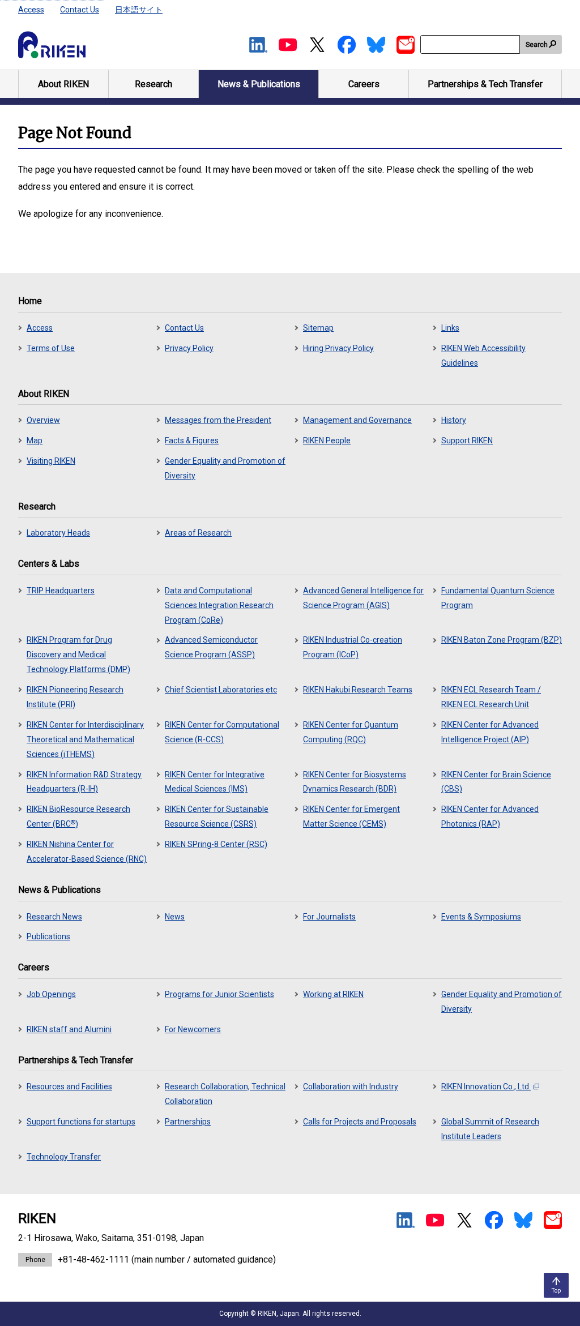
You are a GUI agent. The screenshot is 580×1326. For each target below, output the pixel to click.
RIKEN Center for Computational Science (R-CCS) (222, 732)
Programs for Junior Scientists (219, 994)
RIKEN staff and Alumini (69, 1029)
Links (450, 327)
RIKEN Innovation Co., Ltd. (486, 1086)
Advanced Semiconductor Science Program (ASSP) (211, 647)
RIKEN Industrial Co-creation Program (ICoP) (352, 647)
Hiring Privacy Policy (338, 348)
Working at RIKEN (333, 994)
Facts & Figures (192, 440)
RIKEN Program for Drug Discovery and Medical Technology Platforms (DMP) (78, 654)
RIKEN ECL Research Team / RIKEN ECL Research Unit (491, 697)
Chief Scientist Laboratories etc (221, 689)
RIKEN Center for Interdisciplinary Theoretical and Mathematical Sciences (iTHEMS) (85, 739)
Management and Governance (357, 420)
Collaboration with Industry (350, 1086)
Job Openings (51, 994)
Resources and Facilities (69, 1086)
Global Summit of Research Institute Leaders (490, 1129)
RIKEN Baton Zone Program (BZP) (501, 639)
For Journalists (329, 916)
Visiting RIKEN (51, 460)
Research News (54, 916)
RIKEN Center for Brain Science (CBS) (496, 782)
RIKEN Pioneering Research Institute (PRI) (75, 697)
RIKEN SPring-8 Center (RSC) (216, 844)
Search (537, 45)
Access (31, 9)
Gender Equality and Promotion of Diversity (225, 468)
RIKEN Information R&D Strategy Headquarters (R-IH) (84, 782)
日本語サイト (139, 9)
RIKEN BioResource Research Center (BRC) (78, 816)
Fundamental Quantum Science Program (498, 598)
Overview (43, 420)
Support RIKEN (467, 440)
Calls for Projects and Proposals (359, 1121)
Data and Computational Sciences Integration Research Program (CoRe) (219, 605)
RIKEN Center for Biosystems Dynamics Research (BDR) (354, 782)
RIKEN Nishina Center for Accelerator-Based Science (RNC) (87, 851)
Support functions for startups (81, 1121)
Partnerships (188, 1121)
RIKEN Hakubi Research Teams (357, 689)
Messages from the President (218, 420)
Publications (48, 936)
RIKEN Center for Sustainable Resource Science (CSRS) (216, 816)
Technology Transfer (64, 1156)
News (175, 916)
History (453, 420)
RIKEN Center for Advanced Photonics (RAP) (490, 816)
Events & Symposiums (481, 916)
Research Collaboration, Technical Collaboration (225, 1094)
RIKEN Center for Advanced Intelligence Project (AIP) (490, 732)
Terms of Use (51, 348)
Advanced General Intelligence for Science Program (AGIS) (363, 598)
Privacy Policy (189, 348)
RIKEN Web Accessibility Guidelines (483, 355)
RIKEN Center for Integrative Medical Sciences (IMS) (215, 782)
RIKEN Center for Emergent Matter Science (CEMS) (351, 816)
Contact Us (79, 9)
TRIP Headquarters (61, 590)
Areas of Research (198, 532)
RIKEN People (327, 440)
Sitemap (318, 327)
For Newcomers (193, 1029)
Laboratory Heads (58, 532)
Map (34, 440)
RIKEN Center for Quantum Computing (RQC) (350, 732)
